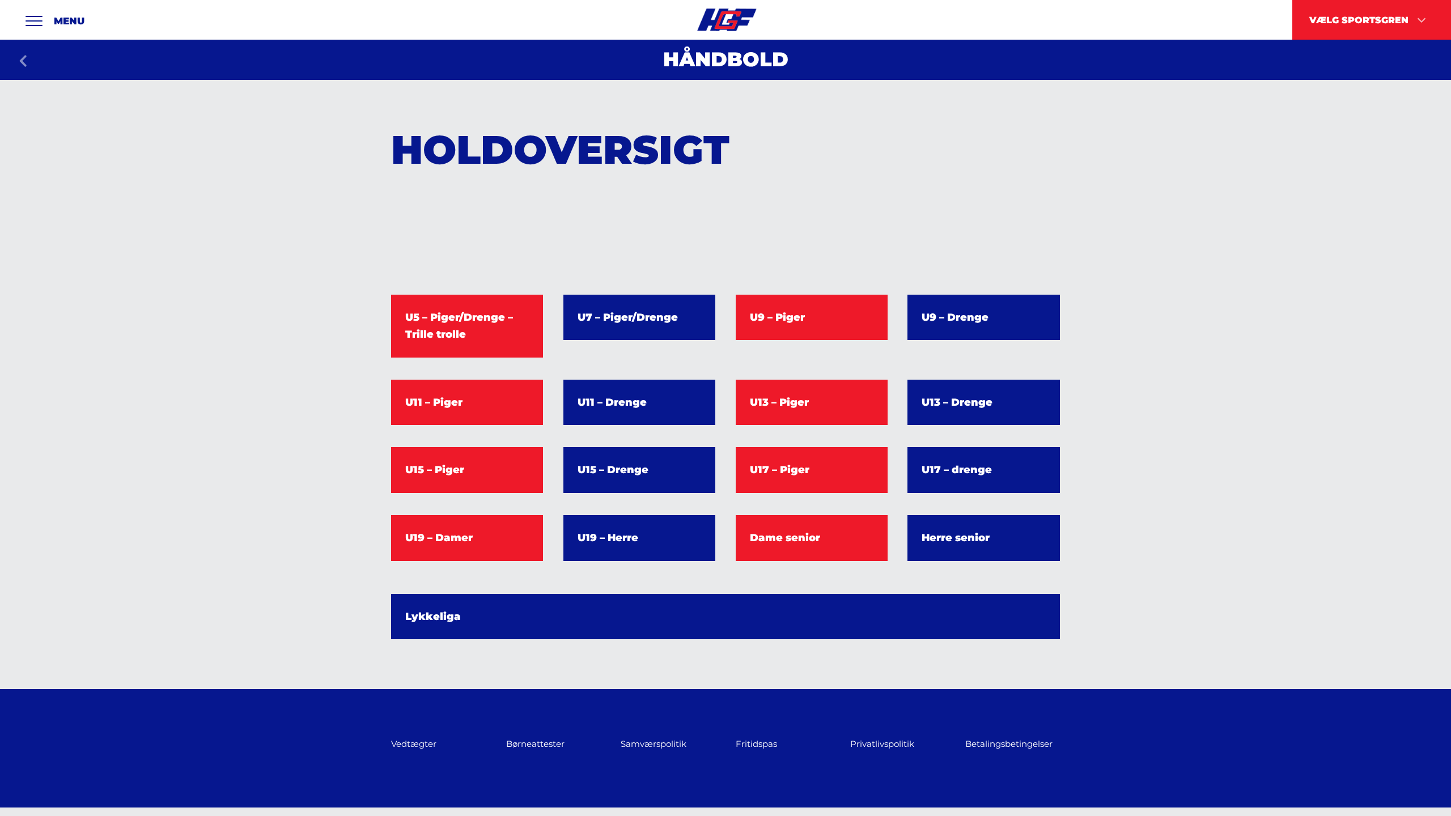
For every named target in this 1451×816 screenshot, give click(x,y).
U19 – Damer (439, 538)
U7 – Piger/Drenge (628, 317)
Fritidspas (756, 743)
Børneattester (535, 743)
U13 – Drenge (957, 402)
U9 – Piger (777, 317)
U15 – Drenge (613, 470)
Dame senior (785, 538)
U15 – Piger (434, 470)
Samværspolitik (653, 743)
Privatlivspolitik (882, 743)
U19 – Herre (608, 538)
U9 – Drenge (955, 317)
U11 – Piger (434, 402)
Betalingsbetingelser (1009, 743)
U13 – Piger (779, 402)
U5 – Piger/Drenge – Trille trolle (459, 326)
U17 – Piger (779, 470)
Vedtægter (413, 743)
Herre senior (956, 538)
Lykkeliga (433, 616)
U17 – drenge (957, 470)
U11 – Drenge (612, 402)
